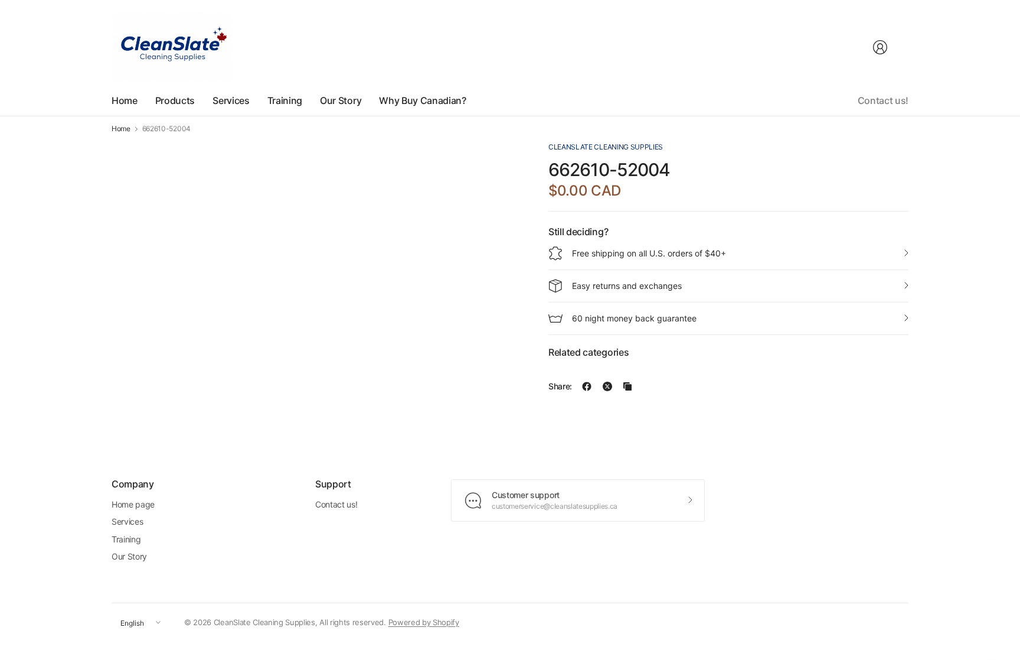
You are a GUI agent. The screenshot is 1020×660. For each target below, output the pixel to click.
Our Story (129, 556)
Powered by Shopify (423, 622)
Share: (560, 386)
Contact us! (883, 100)
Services (127, 521)
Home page (133, 504)
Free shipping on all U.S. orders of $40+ (649, 253)
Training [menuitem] (284, 100)
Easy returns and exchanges (627, 286)
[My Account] (880, 47)
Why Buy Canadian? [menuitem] (422, 100)
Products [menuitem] (175, 100)
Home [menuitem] (125, 100)
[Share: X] (607, 386)
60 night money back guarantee (634, 318)
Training (126, 539)
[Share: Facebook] (586, 386)
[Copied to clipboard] (627, 386)
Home (121, 128)
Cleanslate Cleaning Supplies (605, 146)
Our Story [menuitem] (340, 100)
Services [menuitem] (230, 100)
